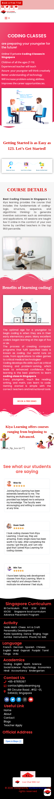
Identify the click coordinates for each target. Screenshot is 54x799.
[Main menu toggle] (7, 18)
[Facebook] (2, 7)
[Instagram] (12, 7)
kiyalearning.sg (37, 788)
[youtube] (16, 7)
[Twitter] (7, 7)
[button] (11, 3)
